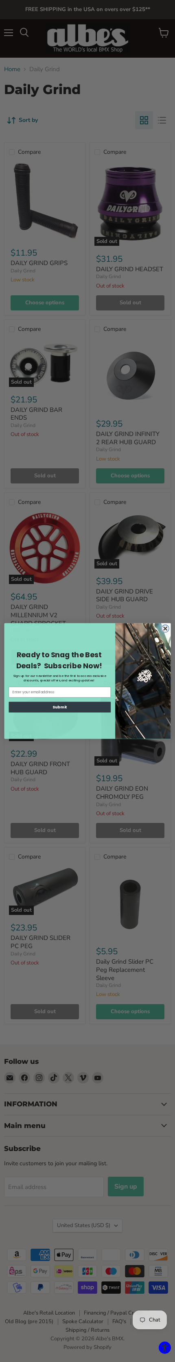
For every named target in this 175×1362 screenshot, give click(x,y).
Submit (59, 707)
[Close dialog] (165, 628)
